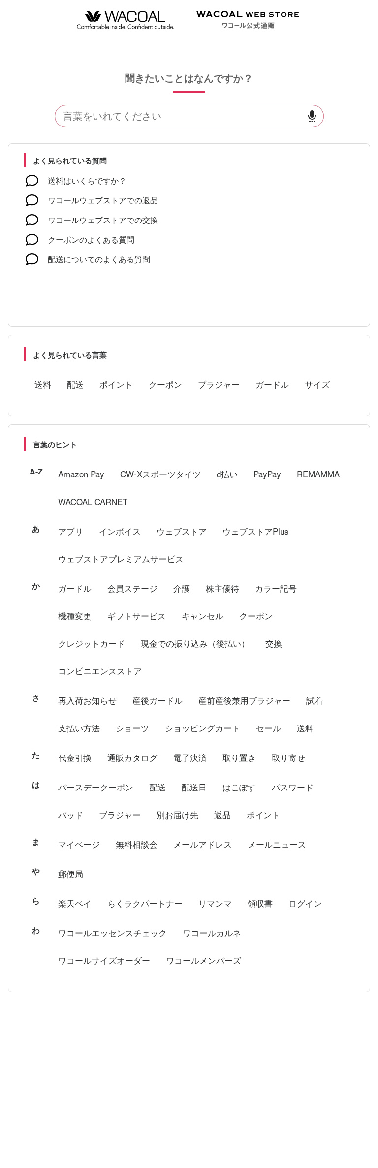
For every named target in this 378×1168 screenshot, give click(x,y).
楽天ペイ (75, 903)
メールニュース (277, 844)
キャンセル (202, 615)
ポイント (116, 384)
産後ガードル (157, 700)
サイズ (317, 384)
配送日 (194, 787)
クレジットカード (91, 643)
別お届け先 (177, 814)
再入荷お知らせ (87, 700)
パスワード (293, 787)
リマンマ (215, 903)
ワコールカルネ (212, 932)
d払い (227, 474)
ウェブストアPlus (255, 531)
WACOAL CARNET (92, 501)
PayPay (267, 474)
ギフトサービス (136, 615)
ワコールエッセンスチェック (112, 932)
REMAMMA (318, 474)
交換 (273, 643)
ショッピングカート (202, 728)
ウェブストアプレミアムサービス (121, 558)
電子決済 (190, 757)
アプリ (70, 531)
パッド (70, 814)
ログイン (305, 903)
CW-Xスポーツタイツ (160, 474)
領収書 (260, 903)
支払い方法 (79, 728)
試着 (314, 700)
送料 (42, 384)
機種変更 (75, 615)
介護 (181, 588)
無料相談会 (137, 844)
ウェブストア (182, 531)
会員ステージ (132, 588)
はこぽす (239, 787)
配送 (75, 384)
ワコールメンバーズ (203, 960)
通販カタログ (132, 757)
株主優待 (222, 588)
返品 (222, 814)
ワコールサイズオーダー (104, 960)
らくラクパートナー (145, 903)
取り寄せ (288, 757)
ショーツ (132, 728)
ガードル (272, 384)
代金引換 (75, 757)
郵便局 (70, 873)
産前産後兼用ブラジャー (244, 700)
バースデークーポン (95, 787)
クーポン (165, 384)
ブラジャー (219, 384)
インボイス (120, 531)
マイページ (79, 844)
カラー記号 (276, 588)
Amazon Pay (81, 474)
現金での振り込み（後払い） (195, 643)
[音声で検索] (312, 116)
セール (268, 728)
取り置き (239, 757)
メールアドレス (202, 844)
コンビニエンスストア (100, 670)
